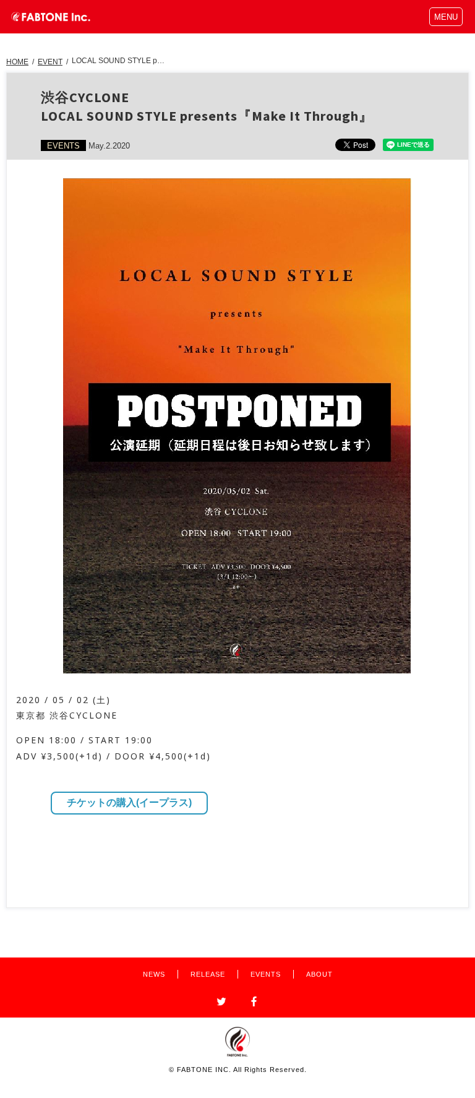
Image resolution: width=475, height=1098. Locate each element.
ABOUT (319, 974)
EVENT (50, 62)
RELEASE (207, 974)
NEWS (154, 974)
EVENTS (265, 974)
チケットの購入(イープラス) (129, 802)
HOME (17, 62)
